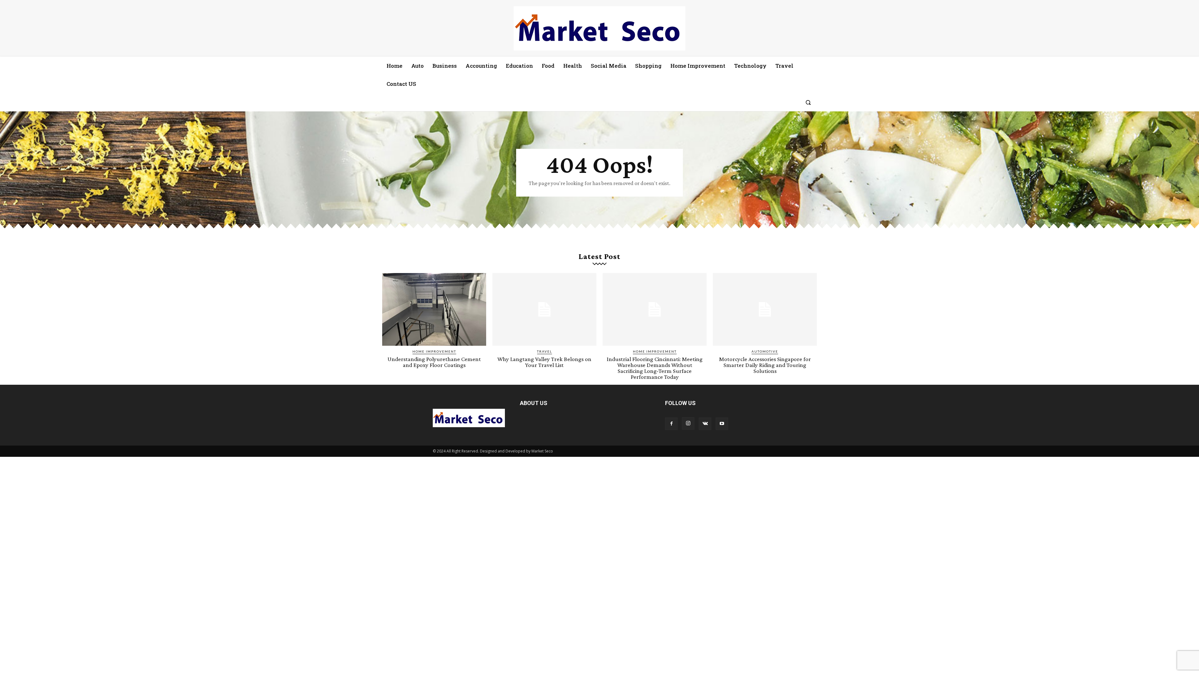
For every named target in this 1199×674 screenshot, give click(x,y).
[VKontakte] (705, 424)
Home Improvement (434, 351)
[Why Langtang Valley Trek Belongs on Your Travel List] (544, 309)
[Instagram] (688, 423)
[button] (808, 102)
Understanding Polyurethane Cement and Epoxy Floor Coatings (434, 362)
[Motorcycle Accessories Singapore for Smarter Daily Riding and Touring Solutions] (765, 309)
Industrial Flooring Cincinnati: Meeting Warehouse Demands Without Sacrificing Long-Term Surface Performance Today (655, 368)
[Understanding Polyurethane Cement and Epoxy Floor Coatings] (434, 309)
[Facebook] (671, 424)
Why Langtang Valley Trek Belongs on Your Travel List (544, 362)
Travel (544, 351)
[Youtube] (722, 424)
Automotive (765, 351)
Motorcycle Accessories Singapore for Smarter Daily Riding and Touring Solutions (765, 365)
